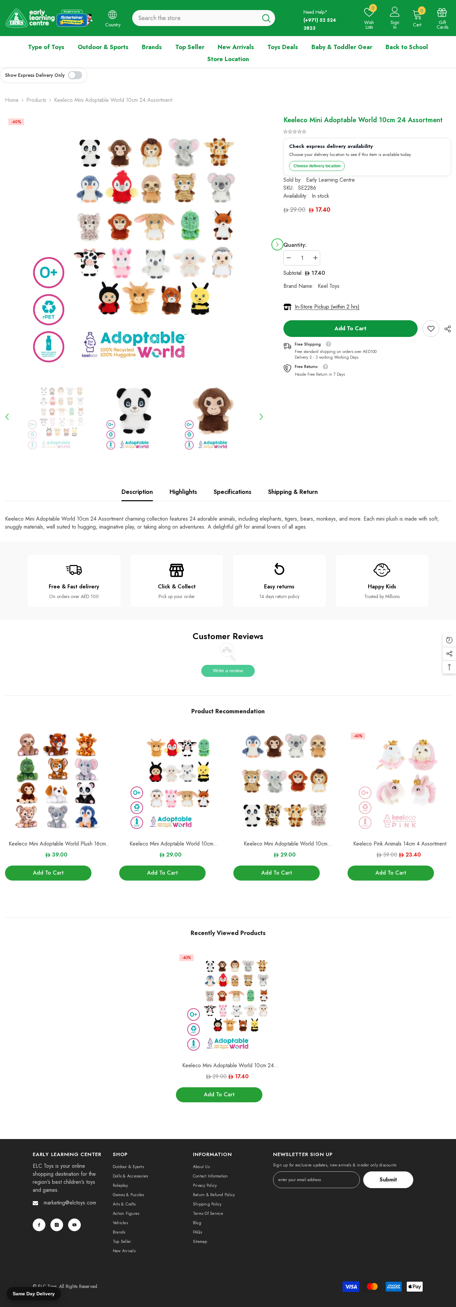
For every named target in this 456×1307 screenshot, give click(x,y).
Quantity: (294, 245)
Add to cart (350, 328)
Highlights (183, 492)
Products (36, 100)
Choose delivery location (316, 166)
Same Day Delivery (34, 1293)
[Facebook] (39, 1225)
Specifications (232, 492)
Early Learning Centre (330, 180)
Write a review (228, 670)
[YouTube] (74, 1225)
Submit (388, 1179)
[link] (431, 328)
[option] (134, 244)
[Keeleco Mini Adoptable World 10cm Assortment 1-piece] (171, 781)
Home (12, 100)
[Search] (203, 18)
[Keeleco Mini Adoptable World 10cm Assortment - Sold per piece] (285, 781)
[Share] (445, 329)
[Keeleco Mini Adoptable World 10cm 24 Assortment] (228, 1003)
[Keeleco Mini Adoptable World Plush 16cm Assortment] (57, 781)
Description (137, 492)
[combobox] (195, 18)
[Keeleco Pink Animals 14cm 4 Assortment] (400, 781)
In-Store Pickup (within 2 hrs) (327, 307)
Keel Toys (328, 286)
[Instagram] (56, 1225)
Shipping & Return (293, 492)
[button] (277, 244)
